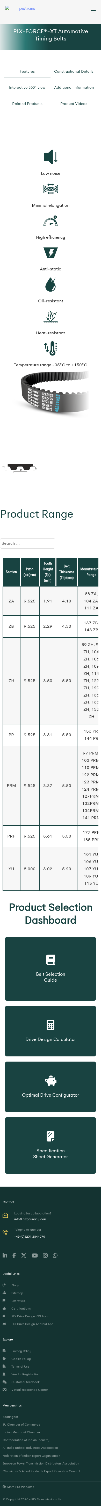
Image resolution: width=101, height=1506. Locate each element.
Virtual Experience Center (29, 1390)
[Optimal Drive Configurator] (50, 1079)
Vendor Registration (25, 1374)
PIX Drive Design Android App (31, 1324)
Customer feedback (25, 1382)
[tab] (27, 73)
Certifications (20, 1308)
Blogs (14, 1285)
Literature (17, 1301)
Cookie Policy (20, 1359)
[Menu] (81, 12)
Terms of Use (20, 1366)
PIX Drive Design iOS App (28, 1316)
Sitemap (16, 1293)
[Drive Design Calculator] (50, 1023)
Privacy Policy (20, 1351)
